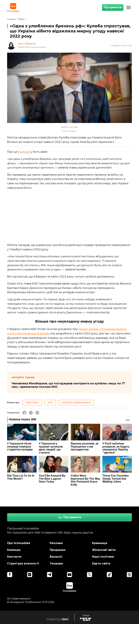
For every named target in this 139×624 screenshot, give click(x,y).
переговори (32, 402)
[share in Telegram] (37, 413)
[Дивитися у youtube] (69, 574)
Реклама (56, 543)
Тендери (56, 563)
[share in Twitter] (31, 413)
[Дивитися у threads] (129, 574)
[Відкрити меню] (128, 7)
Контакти (14, 556)
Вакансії (56, 556)
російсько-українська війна (76, 402)
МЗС (50, 402)
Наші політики (103, 556)
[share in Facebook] (24, 413)
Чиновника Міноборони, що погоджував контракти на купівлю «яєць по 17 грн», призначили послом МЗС (68, 385)
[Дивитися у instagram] (29, 574)
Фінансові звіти (104, 549)
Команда (14, 549)
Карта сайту (101, 563)
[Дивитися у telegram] (49, 574)
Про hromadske (18, 543)
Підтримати (113, 7)
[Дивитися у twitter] (89, 574)
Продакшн (58, 549)
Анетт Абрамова (27, 43)
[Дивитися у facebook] (9, 574)
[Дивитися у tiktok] (109, 574)
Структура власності (23, 563)
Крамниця (99, 543)
